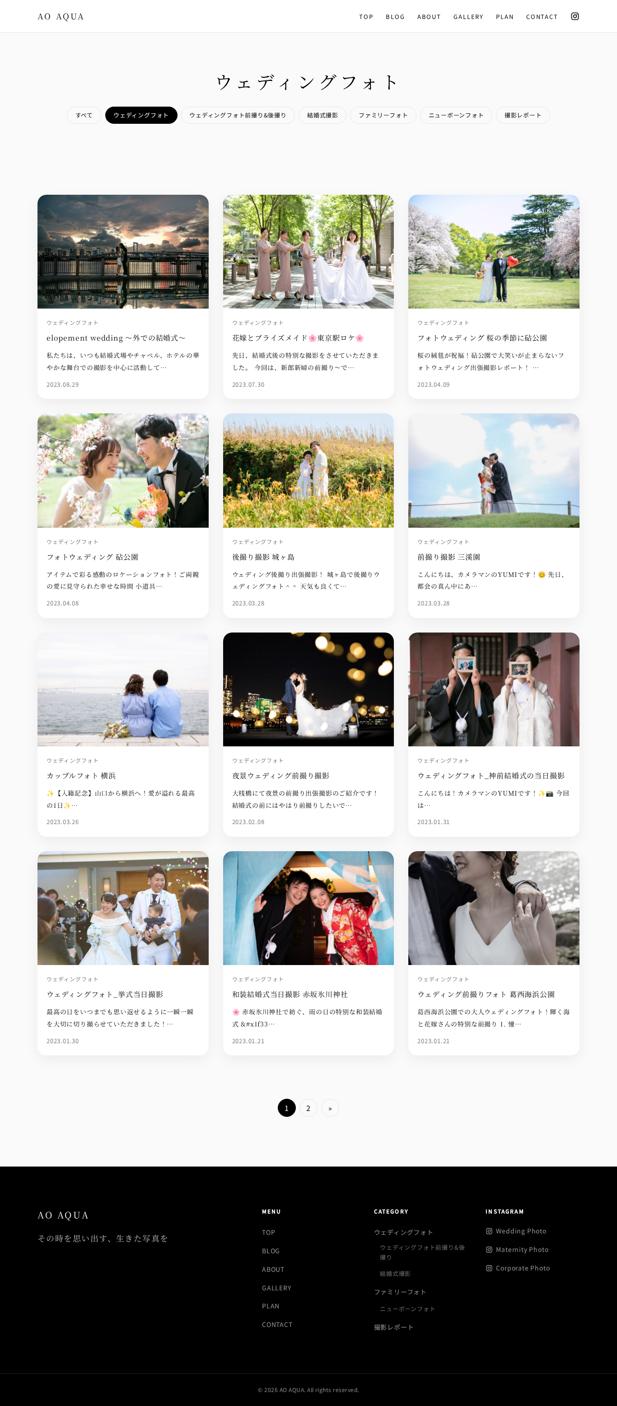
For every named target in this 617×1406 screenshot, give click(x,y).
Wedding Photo (521, 1230)
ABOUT (429, 16)
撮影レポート (523, 115)
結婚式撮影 (322, 115)
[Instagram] (575, 16)
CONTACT (542, 16)
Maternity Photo (522, 1249)
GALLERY (468, 16)
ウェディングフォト (141, 115)
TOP (366, 16)
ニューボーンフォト (456, 115)
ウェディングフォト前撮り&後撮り (237, 115)
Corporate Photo (523, 1267)
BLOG (395, 16)
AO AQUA (63, 1214)
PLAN (505, 16)
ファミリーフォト (383, 115)
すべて (84, 115)
